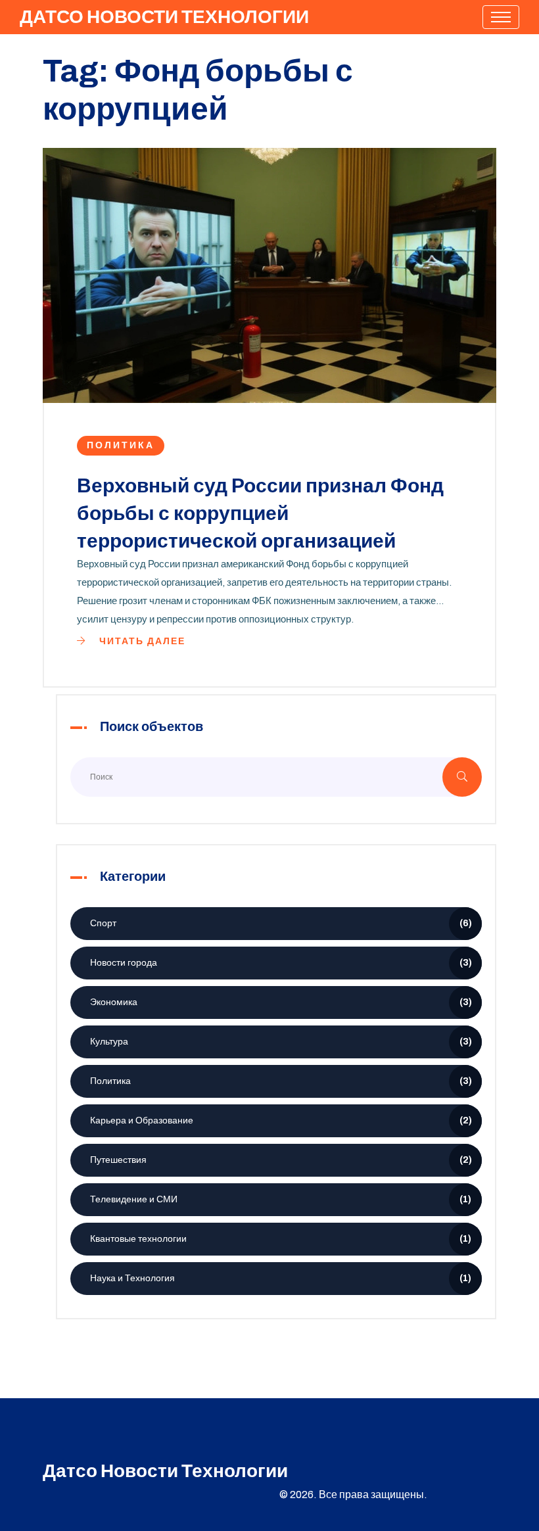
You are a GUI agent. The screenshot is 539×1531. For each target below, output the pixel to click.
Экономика (281, 1002)
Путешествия (281, 1160)
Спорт (281, 923)
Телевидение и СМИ (280, 1199)
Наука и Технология (280, 1278)
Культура (281, 1042)
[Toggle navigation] (500, 17)
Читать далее (140, 641)
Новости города (281, 963)
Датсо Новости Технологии (164, 17)
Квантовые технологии (280, 1239)
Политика (120, 445)
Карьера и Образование (281, 1120)
